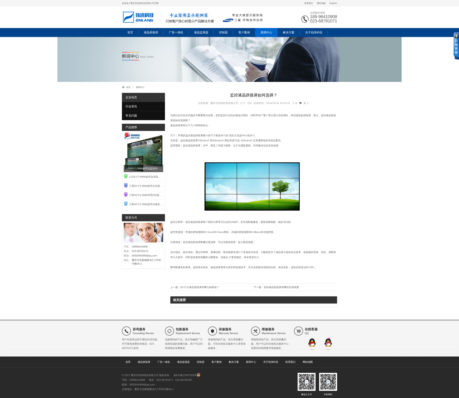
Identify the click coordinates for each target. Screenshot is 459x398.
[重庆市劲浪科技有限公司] (193, 17)
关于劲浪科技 (313, 32)
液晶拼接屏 (151, 32)
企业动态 (131, 97)
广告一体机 (176, 32)
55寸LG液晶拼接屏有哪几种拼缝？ (199, 287)
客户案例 (244, 32)
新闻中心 (266, 32)
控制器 (223, 32)
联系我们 (308, 3)
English (333, 3)
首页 (130, 32)
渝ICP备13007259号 (185, 375)
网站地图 (321, 3)
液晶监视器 (201, 32)
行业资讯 (131, 106)
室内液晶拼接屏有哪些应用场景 (281, 287)
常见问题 (131, 115)
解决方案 (288, 32)
